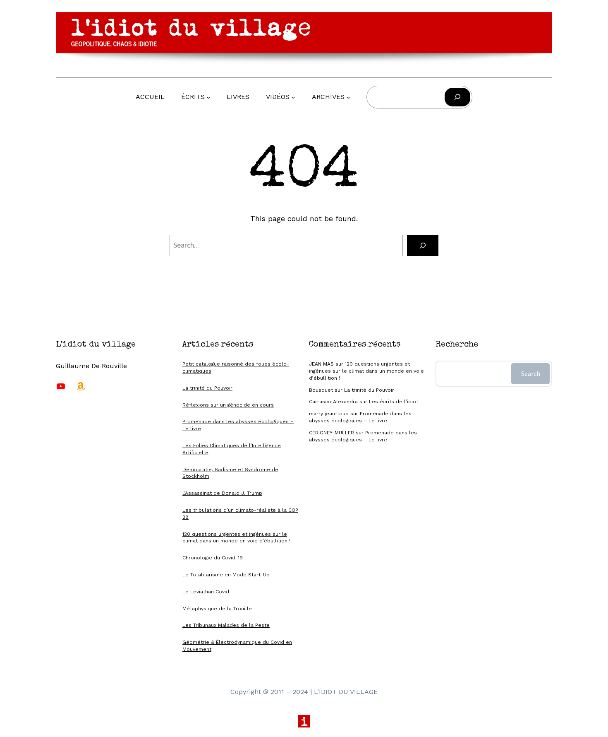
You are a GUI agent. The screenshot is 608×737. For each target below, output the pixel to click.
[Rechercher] (457, 97)
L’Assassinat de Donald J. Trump (222, 493)
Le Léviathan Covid (205, 592)
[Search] (422, 245)
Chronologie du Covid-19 (212, 558)
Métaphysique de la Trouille (217, 609)
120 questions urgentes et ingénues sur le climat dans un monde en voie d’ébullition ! (366, 371)
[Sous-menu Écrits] (208, 97)
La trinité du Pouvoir (207, 388)
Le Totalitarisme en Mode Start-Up (226, 575)
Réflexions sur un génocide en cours (228, 405)
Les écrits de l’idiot (393, 402)
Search (530, 373)
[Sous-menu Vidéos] (293, 97)
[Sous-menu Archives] (348, 97)
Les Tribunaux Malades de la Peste (226, 625)
